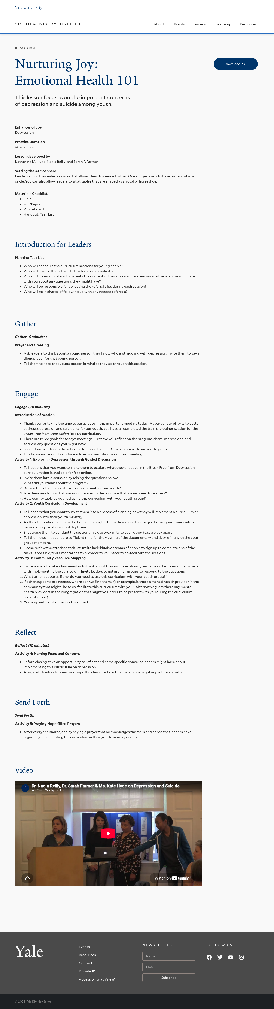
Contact (85, 963)
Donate (85, 971)
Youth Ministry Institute (49, 24)
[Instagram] (241, 957)
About (158, 24)
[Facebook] (209, 957)
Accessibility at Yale (95, 979)
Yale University (28, 7)
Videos (200, 24)
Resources (248, 24)
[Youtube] (230, 957)
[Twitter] (220, 957)
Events (179, 24)
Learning (223, 24)
